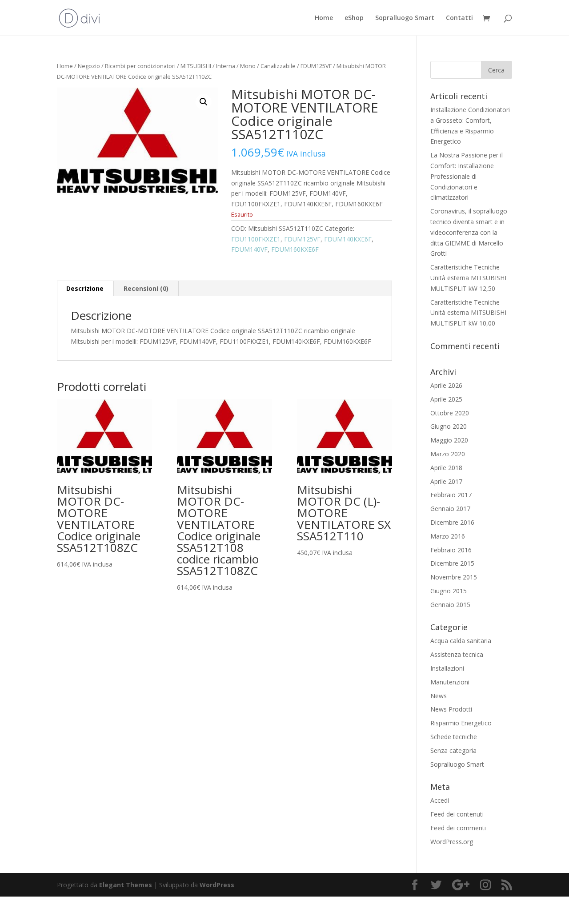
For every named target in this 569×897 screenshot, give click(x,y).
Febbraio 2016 (451, 550)
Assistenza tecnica (456, 654)
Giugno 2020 (448, 426)
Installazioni (447, 668)
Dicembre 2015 (452, 563)
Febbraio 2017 (451, 495)
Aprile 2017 (446, 481)
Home (324, 18)
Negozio (89, 66)
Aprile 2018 (446, 467)
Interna (225, 66)
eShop (354, 18)
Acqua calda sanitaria (460, 640)
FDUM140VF (249, 249)
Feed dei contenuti (457, 814)
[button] (204, 102)
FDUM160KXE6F (295, 249)
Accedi (439, 800)
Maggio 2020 (449, 440)
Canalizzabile (278, 66)
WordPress (217, 885)
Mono (248, 66)
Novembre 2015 (453, 577)
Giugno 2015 (448, 591)
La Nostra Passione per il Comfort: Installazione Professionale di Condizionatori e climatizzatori (466, 176)
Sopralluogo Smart (404, 18)
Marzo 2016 (447, 536)
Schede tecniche (453, 736)
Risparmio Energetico (461, 723)
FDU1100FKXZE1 (255, 239)
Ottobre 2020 (449, 413)
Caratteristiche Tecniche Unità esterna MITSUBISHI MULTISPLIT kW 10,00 (468, 313)
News (438, 696)
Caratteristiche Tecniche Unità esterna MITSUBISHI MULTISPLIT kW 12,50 (468, 278)
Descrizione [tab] (85, 288)
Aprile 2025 (446, 399)
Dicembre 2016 (452, 522)
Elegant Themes (125, 885)
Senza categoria (453, 750)
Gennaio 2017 (450, 508)
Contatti (459, 18)
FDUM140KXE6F (348, 239)
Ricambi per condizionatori (140, 66)
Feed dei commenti (458, 828)
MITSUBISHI (195, 66)
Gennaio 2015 (450, 604)
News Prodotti (451, 709)
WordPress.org (451, 841)
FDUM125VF (316, 66)
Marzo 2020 (447, 454)
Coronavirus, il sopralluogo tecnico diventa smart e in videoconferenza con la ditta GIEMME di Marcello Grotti (468, 232)
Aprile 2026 (446, 385)
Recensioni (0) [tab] (146, 288)
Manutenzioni (449, 682)
